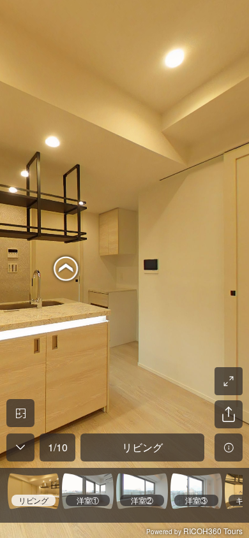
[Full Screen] (229, 381)
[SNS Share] (229, 414)
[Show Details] (229, 447)
